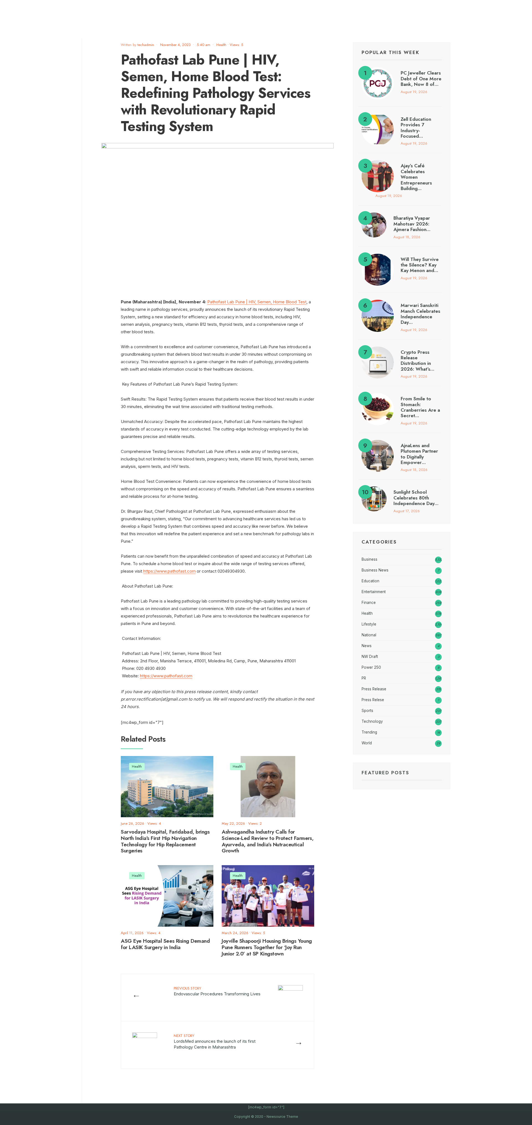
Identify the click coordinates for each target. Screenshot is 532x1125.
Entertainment (374, 592)
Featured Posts (385, 772)
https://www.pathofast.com (169, 571)
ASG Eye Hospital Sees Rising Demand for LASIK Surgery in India (165, 944)
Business (369, 559)
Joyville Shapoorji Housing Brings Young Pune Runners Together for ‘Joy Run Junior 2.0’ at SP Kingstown (267, 947)
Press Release (374, 689)
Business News (375, 570)
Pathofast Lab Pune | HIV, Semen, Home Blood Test (256, 301)
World (367, 743)
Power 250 (371, 667)
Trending (369, 732)
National (369, 635)
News (367, 646)
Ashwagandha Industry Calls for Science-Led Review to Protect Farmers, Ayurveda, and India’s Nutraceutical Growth (267, 841)
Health (221, 44)
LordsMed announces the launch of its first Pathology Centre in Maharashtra (214, 1041)
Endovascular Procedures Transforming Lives (217, 991)
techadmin (145, 44)
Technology (372, 721)
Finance (369, 602)
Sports (367, 710)
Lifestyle (369, 624)
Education (370, 581)
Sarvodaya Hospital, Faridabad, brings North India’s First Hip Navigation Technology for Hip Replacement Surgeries (165, 841)
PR (364, 678)
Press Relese (373, 700)
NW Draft (370, 656)
